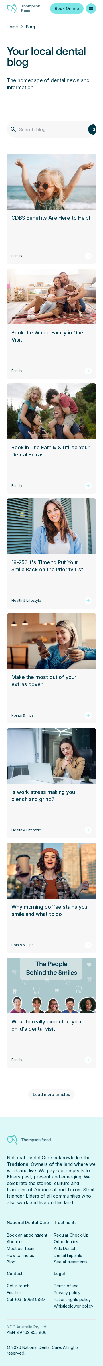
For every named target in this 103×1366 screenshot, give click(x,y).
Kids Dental (64, 1248)
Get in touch (18, 1285)
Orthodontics (66, 1241)
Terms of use (66, 1285)
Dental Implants (68, 1255)
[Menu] (91, 9)
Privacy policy (67, 1292)
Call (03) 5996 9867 (26, 1299)
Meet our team (20, 1248)
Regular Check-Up (71, 1235)
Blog (11, 1261)
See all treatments (71, 1261)
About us (15, 1241)
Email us (14, 1292)
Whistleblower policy (73, 1306)
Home (12, 26)
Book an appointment (27, 1235)
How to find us (20, 1255)
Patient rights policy (72, 1299)
